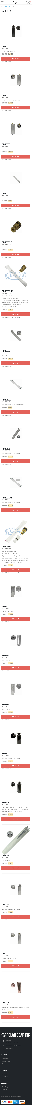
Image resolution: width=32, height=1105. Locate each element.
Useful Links (5, 1076)
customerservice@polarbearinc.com (14, 1045)
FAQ (3, 1064)
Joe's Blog (5, 1087)
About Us (4, 1089)
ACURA (12, 6)
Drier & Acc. (7, 6)
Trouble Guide (6, 1061)
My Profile (5, 1058)
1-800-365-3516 (10, 1048)
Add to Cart (15, 58)
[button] (2, 2)
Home (2, 6)
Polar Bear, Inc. (8, 1096)
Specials (4, 1074)
